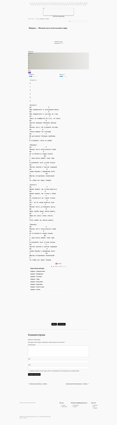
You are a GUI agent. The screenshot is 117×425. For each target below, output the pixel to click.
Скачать (59, 263)
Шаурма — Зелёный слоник (37, 271)
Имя (29, 358)
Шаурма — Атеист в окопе (37, 287)
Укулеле (57, 41)
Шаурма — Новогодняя (36, 284)
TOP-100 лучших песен (58, 16)
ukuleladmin (42, 18)
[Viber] (60, 266)
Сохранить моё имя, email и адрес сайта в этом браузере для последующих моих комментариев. (54, 370)
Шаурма (47, 18)
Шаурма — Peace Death (36, 281)
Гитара (60, 41)
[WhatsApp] (62, 266)
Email (29, 364)
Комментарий (32, 344)
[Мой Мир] (63, 266)
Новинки (54, 324)
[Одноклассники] (55, 266)
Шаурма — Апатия (35, 289)
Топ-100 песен (62, 324)
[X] (58, 266)
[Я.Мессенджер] (51, 266)
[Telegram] (57, 266)
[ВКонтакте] (53, 266)
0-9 (85, 4)
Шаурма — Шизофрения (36, 274)
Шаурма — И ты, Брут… (36, 276)
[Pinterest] (65, 266)
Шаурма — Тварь (34, 279)
